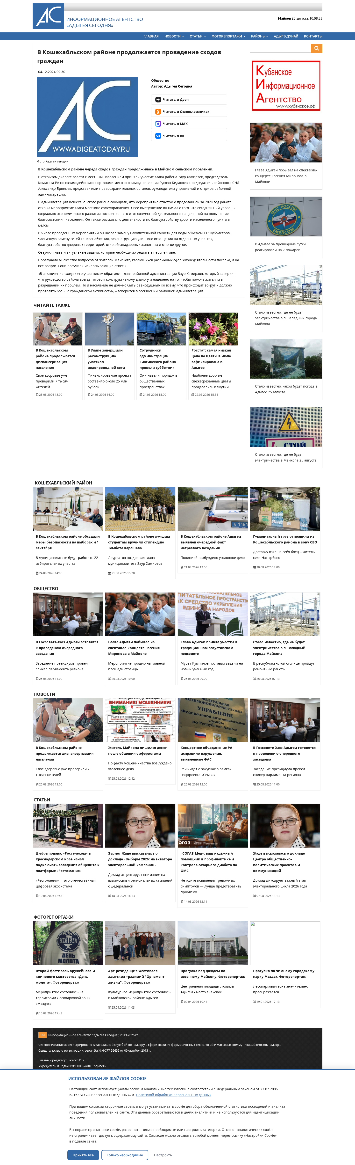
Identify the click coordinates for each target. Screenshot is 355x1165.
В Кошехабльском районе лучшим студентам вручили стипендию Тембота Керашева (139, 542)
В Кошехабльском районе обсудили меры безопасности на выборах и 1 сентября (68, 542)
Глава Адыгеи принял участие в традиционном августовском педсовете (209, 648)
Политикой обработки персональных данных (173, 1094)
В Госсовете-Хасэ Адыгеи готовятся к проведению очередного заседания (67, 648)
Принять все (83, 1155)
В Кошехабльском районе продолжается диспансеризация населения (64, 753)
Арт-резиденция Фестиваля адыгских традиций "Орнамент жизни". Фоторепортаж (136, 976)
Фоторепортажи (227, 36)
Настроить (163, 1155)
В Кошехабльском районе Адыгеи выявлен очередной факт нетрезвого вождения (211, 542)
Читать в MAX (175, 123)
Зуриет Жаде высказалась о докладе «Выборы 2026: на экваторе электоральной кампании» (140, 859)
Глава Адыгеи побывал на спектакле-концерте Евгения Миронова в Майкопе (286, 176)
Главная (151, 36)
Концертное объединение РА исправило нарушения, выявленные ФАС (206, 753)
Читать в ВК (173, 135)
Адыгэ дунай (286, 36)
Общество (160, 80)
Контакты (313, 36)
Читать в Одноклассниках (186, 111)
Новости (172, 36)
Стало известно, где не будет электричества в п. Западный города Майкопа (286, 318)
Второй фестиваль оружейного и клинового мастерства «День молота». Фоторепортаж (65, 976)
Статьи (196, 36)
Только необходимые (125, 1155)
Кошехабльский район (63, 483)
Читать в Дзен (176, 99)
